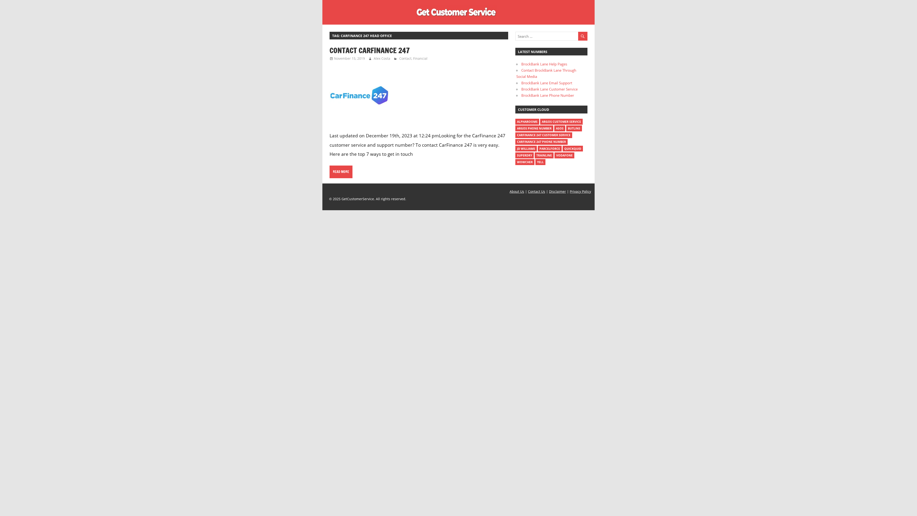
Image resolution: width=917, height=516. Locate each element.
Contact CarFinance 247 (370, 50)
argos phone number (534, 128)
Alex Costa (382, 58)
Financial (420, 58)
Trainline (544, 155)
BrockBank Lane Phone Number (547, 95)
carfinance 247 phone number (541, 142)
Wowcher (525, 162)
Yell (540, 162)
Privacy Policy (580, 191)
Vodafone (564, 155)
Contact (405, 58)
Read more (341, 171)
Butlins (574, 128)
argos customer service (561, 122)
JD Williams (526, 149)
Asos (560, 128)
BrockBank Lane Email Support (546, 83)
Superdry (524, 155)
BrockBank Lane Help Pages (544, 64)
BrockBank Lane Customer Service (549, 89)
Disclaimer (557, 191)
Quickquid (572, 149)
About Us (517, 191)
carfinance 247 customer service (543, 135)
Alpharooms (527, 122)
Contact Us (536, 191)
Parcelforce (549, 149)
